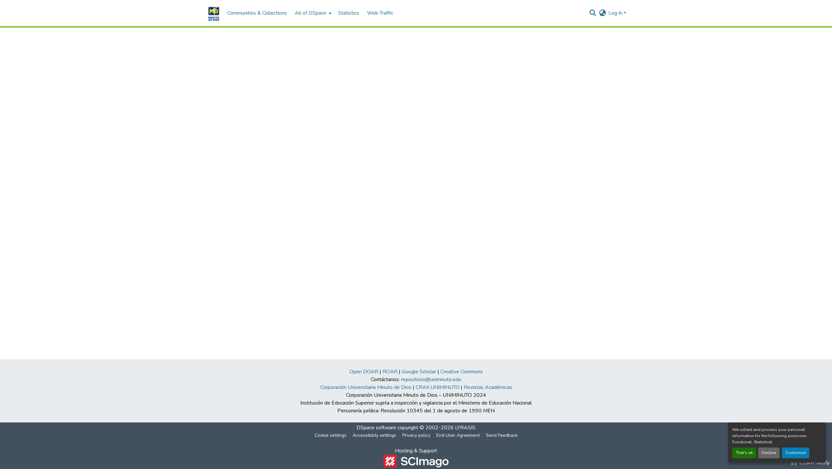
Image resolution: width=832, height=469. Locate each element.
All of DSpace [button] (310, 13)
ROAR (390, 371)
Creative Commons (461, 371)
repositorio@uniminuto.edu (431, 379)
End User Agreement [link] (458, 435)
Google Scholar (419, 371)
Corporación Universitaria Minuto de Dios (365, 387)
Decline (769, 453)
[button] (213, 13)
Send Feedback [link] (502, 435)
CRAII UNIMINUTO (438, 387)
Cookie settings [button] (330, 435)
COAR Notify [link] (813, 462)
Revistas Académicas (488, 387)
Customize (796, 453)
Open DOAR (363, 371)
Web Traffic (380, 13)
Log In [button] (616, 13)
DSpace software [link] (376, 427)
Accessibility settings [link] (374, 435)
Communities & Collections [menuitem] (257, 13)
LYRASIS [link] (465, 427)
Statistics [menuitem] (348, 13)
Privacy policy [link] (416, 435)
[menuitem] (312, 13)
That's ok (744, 453)
